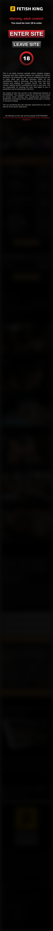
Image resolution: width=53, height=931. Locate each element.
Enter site (26, 34)
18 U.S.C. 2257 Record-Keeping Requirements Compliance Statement (26, 119)
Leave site (27, 44)
